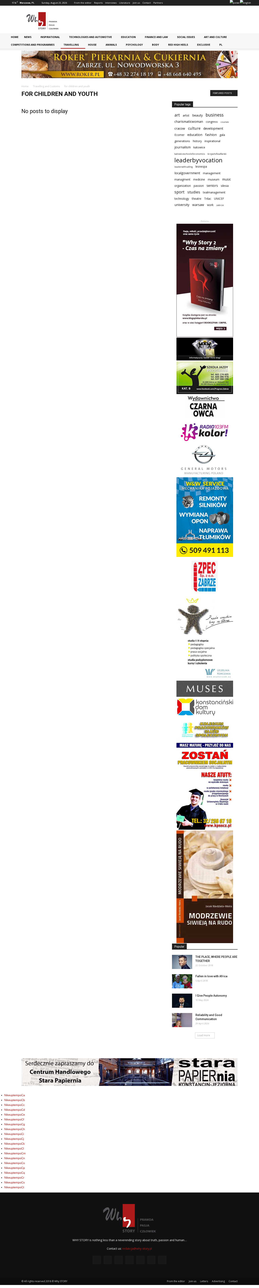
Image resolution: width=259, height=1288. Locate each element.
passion (199, 186)
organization (182, 186)
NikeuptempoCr (14, 1177)
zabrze (220, 205)
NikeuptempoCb (14, 1100)
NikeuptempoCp (14, 1167)
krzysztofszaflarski (217, 153)
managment (182, 179)
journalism (182, 147)
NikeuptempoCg (14, 1124)
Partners (158, 2)
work (210, 205)
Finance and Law (156, 37)
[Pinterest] (213, 3)
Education (128, 37)
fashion (211, 135)
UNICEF (219, 198)
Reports (98, 2)
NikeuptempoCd (14, 1109)
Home (14, 37)
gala (222, 135)
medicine (199, 179)
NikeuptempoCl (14, 1148)
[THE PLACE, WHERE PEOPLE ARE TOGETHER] (182, 962)
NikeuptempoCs (14, 1182)
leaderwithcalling (183, 166)
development (213, 128)
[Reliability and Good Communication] (182, 1020)
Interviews (111, 2)
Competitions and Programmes (32, 44)
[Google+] (193, 3)
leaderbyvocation (198, 160)
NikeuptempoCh (14, 1129)
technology (181, 198)
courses (225, 122)
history (197, 141)
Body (155, 44)
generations (182, 141)
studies (193, 192)
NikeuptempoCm (15, 1153)
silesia (225, 186)
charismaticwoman (188, 122)
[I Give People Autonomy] (182, 1001)
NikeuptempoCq (14, 1172)
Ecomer (179, 135)
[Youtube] (226, 3)
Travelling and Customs (46, 86)
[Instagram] (199, 3)
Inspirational (50, 37)
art (177, 115)
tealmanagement (214, 192)
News (27, 37)
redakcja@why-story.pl (137, 1248)
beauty (197, 115)
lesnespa (201, 166)
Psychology (134, 44)
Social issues (186, 37)
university (181, 205)
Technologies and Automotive (90, 37)
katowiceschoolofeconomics (189, 153)
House (92, 44)
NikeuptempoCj (14, 1138)
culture (194, 128)
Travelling (71, 44)
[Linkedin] (206, 3)
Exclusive (203, 44)
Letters (204, 1281)
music (226, 179)
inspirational (212, 141)
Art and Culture (215, 37)
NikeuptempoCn (14, 1158)
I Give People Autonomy (211, 995)
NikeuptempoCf (14, 1119)
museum (213, 179)
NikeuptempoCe (14, 1114)
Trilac (207, 198)
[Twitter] (220, 3)
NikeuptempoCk (14, 1143)
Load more (203, 1035)
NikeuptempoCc (14, 1104)
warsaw (198, 205)
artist (186, 115)
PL (220, 44)
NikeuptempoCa (14, 1095)
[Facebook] (186, 3)
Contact (146, 2)
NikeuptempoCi (14, 1134)
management (212, 173)
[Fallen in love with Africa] (182, 981)
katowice (199, 147)
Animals (111, 44)
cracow (179, 128)
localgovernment (187, 173)
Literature (124, 2)
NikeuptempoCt (14, 1187)
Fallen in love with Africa (211, 976)
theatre (196, 198)
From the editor (82, 2)
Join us (136, 2)
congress (212, 122)
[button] (246, 38)
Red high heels (178, 44)
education (194, 135)
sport (179, 192)
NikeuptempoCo (14, 1163)
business (215, 115)
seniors (212, 186)
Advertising (218, 1281)
